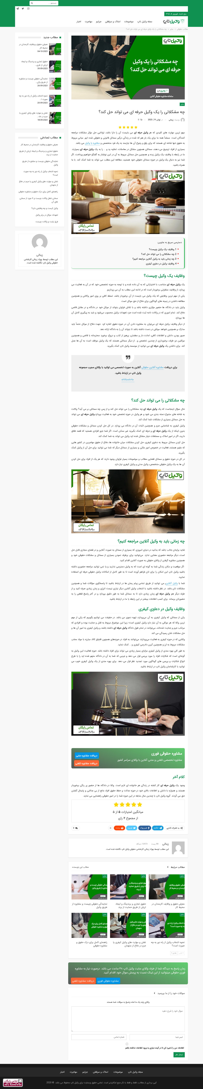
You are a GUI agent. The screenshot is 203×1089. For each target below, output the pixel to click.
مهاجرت (88, 22)
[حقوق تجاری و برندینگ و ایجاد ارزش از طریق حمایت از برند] (128, 886)
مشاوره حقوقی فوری (108, 981)
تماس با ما (148, 13)
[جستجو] (32, 3)
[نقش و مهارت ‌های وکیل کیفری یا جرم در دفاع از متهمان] (128, 925)
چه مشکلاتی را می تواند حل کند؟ (157, 254)
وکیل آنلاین (172, 583)
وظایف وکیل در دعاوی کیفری (160, 264)
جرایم (98, 22)
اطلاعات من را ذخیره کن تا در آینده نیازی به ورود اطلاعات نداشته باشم (154, 1048)
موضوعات (129, 22)
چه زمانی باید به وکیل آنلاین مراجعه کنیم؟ (153, 259)
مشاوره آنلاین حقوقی (152, 367)
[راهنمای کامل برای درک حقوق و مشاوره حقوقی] (89, 925)
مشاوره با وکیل (92, 143)
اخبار (79, 22)
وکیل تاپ (158, 13)
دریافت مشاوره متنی (86, 756)
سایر (182, 104)
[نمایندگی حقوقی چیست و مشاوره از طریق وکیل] (89, 886)
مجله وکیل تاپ (144, 22)
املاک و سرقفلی (112, 22)
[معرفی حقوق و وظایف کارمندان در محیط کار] (167, 886)
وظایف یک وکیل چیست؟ (161, 249)
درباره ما (138, 13)
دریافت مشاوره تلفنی (86, 763)
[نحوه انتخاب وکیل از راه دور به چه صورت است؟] (167, 925)
